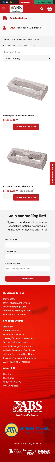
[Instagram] (7, 2)
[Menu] (3, 8)
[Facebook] (4, 2)
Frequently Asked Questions (17, 310)
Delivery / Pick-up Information (18, 338)
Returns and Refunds (13, 334)
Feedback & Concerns (14, 314)
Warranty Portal (11, 330)
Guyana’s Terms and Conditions (19, 358)
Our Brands (8, 378)
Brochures (8, 326)
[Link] (16, 8)
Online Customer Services (16, 302)
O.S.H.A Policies (10, 385)
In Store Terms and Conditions (18, 354)
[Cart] (50, 8)
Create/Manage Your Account (18, 346)
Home (6, 39)
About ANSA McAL (12, 381)
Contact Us (9, 298)
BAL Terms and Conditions (16, 361)
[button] (41, 8)
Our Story (8, 374)
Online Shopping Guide (14, 306)
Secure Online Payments (15, 342)
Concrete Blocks (18, 39)
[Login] (11, 2)
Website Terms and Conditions (19, 350)
